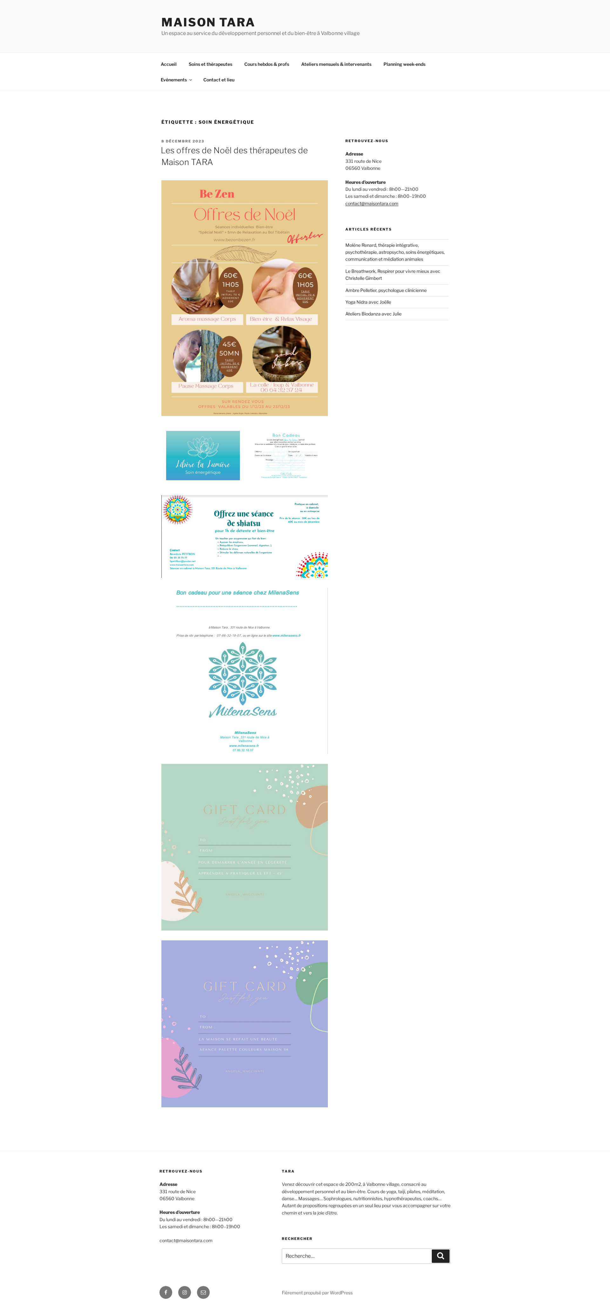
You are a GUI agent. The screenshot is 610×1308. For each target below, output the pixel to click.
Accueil (169, 64)
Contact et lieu (218, 79)
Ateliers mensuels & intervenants (336, 64)
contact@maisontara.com (371, 203)
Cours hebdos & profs (266, 64)
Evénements (174, 79)
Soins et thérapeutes (210, 64)
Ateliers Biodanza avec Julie (373, 313)
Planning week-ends (404, 64)
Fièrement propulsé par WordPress (317, 1292)
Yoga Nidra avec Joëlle (368, 302)
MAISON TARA (208, 22)
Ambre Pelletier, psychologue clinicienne (386, 290)
